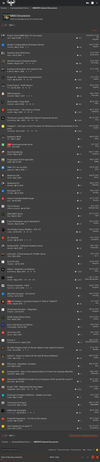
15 (33, 63)
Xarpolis (96, 46)
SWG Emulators (13, 93)
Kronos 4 (11, 340)
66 (28, 271)
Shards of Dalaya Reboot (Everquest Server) (25, 45)
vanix (9, 428)
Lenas (9, 232)
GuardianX (95, 239)
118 (36, 131)
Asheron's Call (13, 175)
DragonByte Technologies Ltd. (70, 457)
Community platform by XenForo (23, 455)
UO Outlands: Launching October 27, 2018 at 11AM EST (34, 301)
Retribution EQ (13, 183)
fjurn (8, 201)
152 (36, 120)
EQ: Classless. (13, 238)
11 (34, 413)
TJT (8, 88)
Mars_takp (11, 381)
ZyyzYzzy (10, 288)
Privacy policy (76, 450)
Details (85, 457)
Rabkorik (10, 63)
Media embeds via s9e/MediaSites (15, 459)
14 (30, 63)
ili (98, 71)
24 (30, 104)
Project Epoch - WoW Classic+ (20, 85)
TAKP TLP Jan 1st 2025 (17, 167)
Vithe (9, 256)
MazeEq (10, 185)
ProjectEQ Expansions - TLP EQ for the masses (27, 418)
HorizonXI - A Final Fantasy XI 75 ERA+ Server (26, 254)
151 (32, 120)
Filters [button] (94, 30)
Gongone (95, 154)
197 (32, 389)
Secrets (10, 112)
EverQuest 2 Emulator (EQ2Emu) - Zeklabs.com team (29, 395)
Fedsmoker (95, 247)
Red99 (9, 277)
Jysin (97, 169)
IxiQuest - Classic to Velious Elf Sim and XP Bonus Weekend (32, 356)
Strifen (9, 304)
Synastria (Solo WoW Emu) (18, 53)
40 (23, 88)
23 (27, 104)
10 (30, 240)
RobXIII (96, 128)
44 (31, 232)
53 (31, 80)
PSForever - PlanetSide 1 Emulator (21, 364)
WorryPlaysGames (13, 342)
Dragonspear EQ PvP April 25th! (20, 160)
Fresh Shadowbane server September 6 (23, 221)
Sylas (9, 55)
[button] (3, 3)
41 (26, 88)
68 (28, 112)
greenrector (94, 55)
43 (27, 232)
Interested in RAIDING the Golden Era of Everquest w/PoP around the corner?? (40, 379)
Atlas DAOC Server (15, 214)
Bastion (96, 326)
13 (27, 63)
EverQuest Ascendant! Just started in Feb (24, 69)
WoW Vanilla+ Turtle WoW (18, 102)
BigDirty (96, 87)
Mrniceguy (95, 63)
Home (89, 450)
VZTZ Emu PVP (13, 332)
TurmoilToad (11, 405)
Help (84, 450)
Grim (9, 147)
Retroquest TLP (13, 191)
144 (25, 280)
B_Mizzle (10, 71)
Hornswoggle (12, 327)
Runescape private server (22, 144)
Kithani (96, 223)
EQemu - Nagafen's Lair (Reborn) (21, 269)
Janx (9, 38)
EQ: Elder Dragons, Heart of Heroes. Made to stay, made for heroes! (35, 348)
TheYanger (11, 131)
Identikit (96, 231)
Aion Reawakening (14, 152)
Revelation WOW (14, 137)
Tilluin (96, 271)
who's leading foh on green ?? (19, 426)
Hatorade (10, 104)
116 (27, 131)
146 (33, 280)
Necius (9, 335)
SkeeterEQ (11, 374)
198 (36, 389)
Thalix (9, 350)
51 (24, 80)
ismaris (10, 280)
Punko (96, 389)
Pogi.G (9, 80)
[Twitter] (97, 457)
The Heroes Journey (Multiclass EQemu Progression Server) (32, 118)
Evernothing (11, 120)
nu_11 (96, 256)
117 (31, 131)
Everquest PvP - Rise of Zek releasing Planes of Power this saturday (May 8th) (40, 372)
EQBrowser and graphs (16, 410)
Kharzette (10, 96)
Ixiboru (9, 358)
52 (28, 80)
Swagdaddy (11, 389)
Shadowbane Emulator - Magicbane (22, 309)
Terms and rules (63, 450)
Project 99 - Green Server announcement (24, 77)
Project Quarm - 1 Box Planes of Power (23, 110)
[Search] (97, 3)
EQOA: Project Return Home (18, 317)
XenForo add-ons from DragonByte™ (36, 457)
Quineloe (95, 381)
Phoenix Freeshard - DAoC (18, 285)
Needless (95, 111)
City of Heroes (13, 206)
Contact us (52, 450)
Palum (9, 178)
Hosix (97, 412)
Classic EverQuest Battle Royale (20, 198)
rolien (97, 103)
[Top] (93, 450)
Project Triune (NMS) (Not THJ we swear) (24, 35)
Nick (8, 366)
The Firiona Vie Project (16, 403)
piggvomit (10, 170)
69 (31, 112)
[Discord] (92, 457)
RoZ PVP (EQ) (13, 262)
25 (33, 104)
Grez (97, 120)
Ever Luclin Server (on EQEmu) (19, 325)
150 (28, 120)
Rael (8, 216)
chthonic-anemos (13, 208)
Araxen (96, 79)
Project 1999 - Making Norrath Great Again (25, 387)
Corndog (10, 47)
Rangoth (96, 39)
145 (29, 280)
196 (28, 389)
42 (29, 88)
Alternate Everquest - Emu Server (21, 294)
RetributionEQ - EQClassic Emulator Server (25, 246)
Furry (97, 366)
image (9, 397)
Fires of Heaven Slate (10, 450)
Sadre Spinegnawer (92, 279)
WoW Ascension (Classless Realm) (22, 61)
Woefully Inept (94, 208)
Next (11, 25)
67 (25, 112)
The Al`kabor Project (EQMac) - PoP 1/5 (24, 229)
